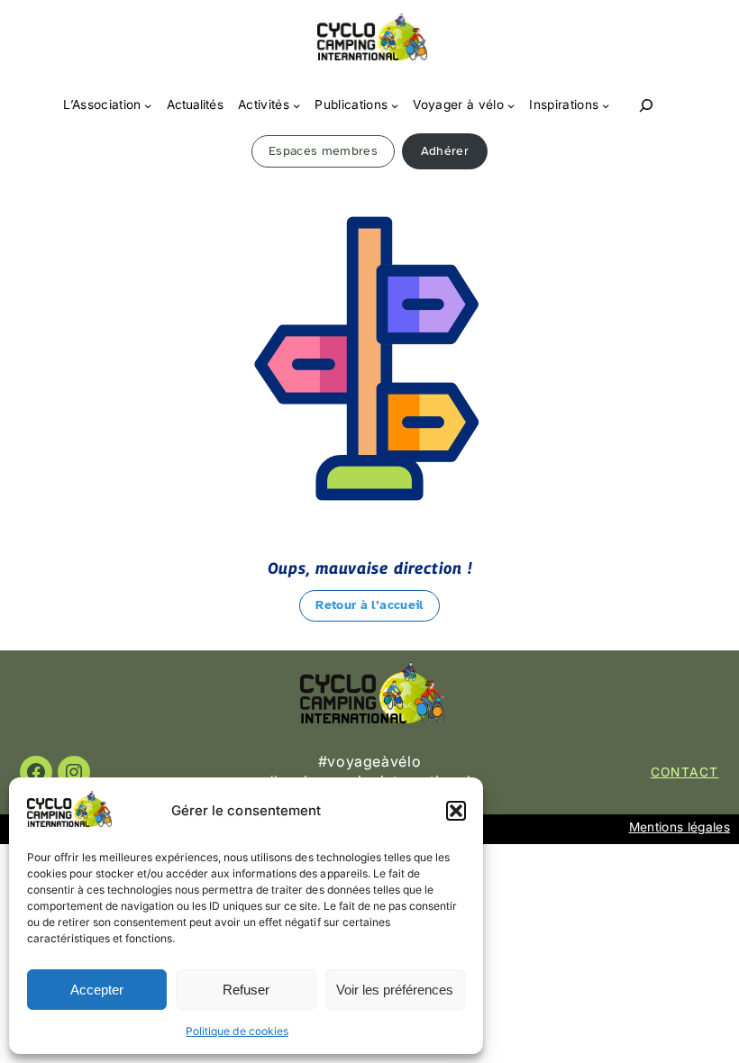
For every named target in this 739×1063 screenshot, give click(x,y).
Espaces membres (323, 151)
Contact (685, 772)
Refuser (246, 989)
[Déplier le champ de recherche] (646, 106)
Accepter (96, 989)
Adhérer (445, 151)
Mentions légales (679, 827)
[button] (456, 811)
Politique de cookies (236, 1031)
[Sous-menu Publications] (394, 105)
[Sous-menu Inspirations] (605, 105)
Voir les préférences (394, 989)
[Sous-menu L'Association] (147, 105)
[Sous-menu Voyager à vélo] (511, 105)
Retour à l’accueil (369, 605)
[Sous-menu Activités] (296, 105)
